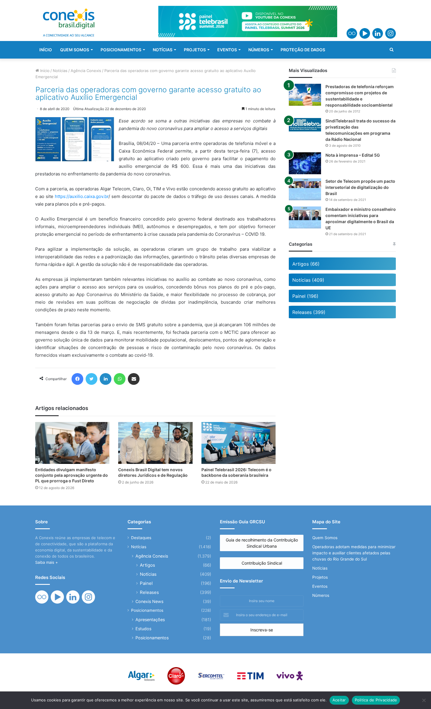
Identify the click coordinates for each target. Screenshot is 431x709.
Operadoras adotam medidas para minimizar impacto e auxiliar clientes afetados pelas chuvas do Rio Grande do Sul (354, 552)
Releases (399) (308, 312)
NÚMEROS (258, 49)
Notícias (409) (308, 280)
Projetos (320, 577)
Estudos (143, 628)
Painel (146, 583)
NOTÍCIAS (162, 49)
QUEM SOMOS (74, 49)
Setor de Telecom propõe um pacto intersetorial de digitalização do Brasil (360, 187)
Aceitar (339, 700)
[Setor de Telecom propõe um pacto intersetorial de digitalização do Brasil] (305, 189)
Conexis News (149, 601)
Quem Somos (324, 537)
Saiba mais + (46, 562)
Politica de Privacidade (376, 700)
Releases (149, 592)
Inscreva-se (261, 629)
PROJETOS (195, 49)
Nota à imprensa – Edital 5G (352, 155)
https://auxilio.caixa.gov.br (81, 196)
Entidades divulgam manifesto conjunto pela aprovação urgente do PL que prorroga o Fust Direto (71, 475)
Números (320, 595)
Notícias (60, 70)
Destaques (141, 537)
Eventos (320, 586)
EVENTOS (227, 49)
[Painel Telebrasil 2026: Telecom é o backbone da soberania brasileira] (238, 443)
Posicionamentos (147, 610)
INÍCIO (45, 49)
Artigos (147, 565)
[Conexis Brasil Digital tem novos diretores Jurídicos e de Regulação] (155, 443)
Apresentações (150, 619)
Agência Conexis (86, 70)
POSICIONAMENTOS (121, 49)
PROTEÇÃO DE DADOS (303, 49)
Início (44, 70)
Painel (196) (305, 296)
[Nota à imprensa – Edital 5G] (305, 163)
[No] (424, 700)
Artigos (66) (306, 264)
